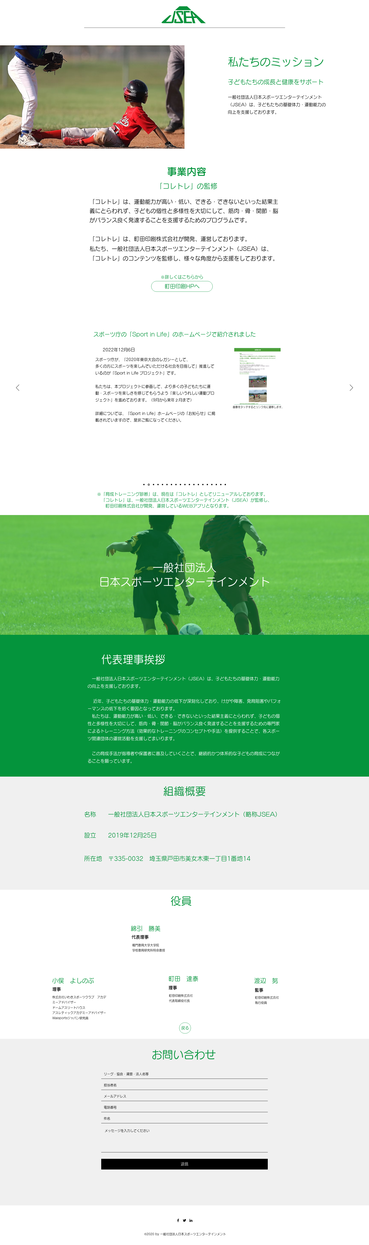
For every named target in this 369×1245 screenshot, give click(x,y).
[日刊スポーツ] (194, 484)
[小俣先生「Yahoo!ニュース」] (207, 484)
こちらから (135, 433)
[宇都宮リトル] (203, 484)
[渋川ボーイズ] (185, 484)
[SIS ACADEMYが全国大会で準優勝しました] (144, 484)
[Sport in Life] (148, 484)
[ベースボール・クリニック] (171, 484)
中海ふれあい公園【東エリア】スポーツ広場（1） (150, 380)
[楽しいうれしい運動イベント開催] (153, 485)
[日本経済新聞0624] (211, 484)
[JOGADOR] (180, 484)
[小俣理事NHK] (189, 484)
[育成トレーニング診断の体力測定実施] (220, 484)
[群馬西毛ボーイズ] (167, 484)
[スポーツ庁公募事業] (162, 484)
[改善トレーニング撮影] (225, 484)
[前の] (17, 388)
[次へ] (351, 388)
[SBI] (176, 484)
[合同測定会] (198, 484)
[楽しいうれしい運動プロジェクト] (158, 484)
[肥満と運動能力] (216, 484)
